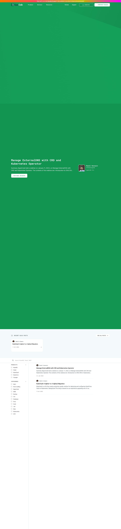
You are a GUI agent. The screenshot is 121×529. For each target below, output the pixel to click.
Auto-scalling (16, 386)
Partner (67, 4)
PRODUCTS (14, 364)
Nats (14, 409)
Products (30, 4)
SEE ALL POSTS (101, 335)
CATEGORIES (14, 381)
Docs (14, 401)
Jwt (14, 406)
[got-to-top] (117, 524)
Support (74, 4)
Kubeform (16, 375)
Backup (15, 394)
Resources (49, 4)
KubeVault (16, 372)
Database (15, 399)
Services (39, 4)
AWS (14, 391)
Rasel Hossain (92, 166)
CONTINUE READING (19, 175)
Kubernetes (16, 411)
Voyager (15, 377)
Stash (14, 370)
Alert (14, 384)
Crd (14, 396)
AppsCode (16, 389)
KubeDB (15, 367)
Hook (14, 404)
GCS (14, 414)
